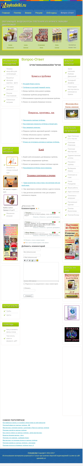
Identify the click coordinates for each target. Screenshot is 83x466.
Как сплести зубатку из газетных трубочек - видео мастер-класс (22, 433)
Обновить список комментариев (35, 240)
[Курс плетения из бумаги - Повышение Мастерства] (26, 42)
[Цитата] (35, 260)
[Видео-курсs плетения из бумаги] (10, 242)
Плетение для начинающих (10, 46)
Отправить (28, 296)
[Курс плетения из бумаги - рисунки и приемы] (56, 42)
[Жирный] (25, 260)
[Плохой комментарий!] (54, 212)
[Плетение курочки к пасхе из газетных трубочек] (72, 119)
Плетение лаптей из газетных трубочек (15, 430)
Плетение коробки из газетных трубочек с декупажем (19, 443)
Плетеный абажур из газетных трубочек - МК (16, 425)
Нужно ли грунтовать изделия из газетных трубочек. (41, 142)
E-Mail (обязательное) (30, 257)
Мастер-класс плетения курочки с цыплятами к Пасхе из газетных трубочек (26, 427)
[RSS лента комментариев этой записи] (37, 208)
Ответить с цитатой (46, 217)
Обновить (28, 288)
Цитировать (56, 217)
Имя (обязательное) (30, 252)
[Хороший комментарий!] (53, 212)
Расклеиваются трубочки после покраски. (37, 168)
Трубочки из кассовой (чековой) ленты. (36, 87)
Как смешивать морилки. (31, 127)
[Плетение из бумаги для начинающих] (72, 241)
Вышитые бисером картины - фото (13, 435)
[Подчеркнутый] (30, 260)
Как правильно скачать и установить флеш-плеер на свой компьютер (24, 422)
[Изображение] (32, 260)
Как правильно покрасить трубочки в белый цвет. (40, 124)
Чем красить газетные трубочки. (34, 120)
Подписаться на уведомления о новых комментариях (42, 284)
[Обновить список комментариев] (39, 208)
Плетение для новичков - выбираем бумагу (16, 438)
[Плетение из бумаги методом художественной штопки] (41, 42)
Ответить (36, 217)
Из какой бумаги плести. (31, 84)
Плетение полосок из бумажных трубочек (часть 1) (18, 445)
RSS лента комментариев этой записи (36, 242)
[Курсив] (27, 260)
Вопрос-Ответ (33, 59)
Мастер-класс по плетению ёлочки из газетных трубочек (20, 440)
